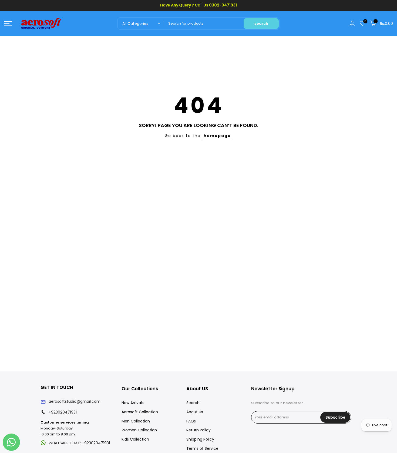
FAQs (191, 421)
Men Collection (136, 421)
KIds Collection (135, 439)
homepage (217, 135)
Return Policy (198, 430)
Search (193, 402)
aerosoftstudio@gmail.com (74, 401)
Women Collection (139, 430)
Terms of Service (202, 448)
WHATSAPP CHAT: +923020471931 (79, 443)
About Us (194, 412)
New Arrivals (133, 402)
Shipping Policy (200, 439)
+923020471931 (63, 412)
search (261, 23)
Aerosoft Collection (140, 412)
